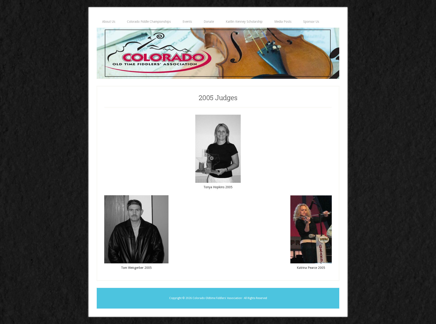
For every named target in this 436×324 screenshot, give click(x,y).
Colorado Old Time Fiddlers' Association (218, 53)
